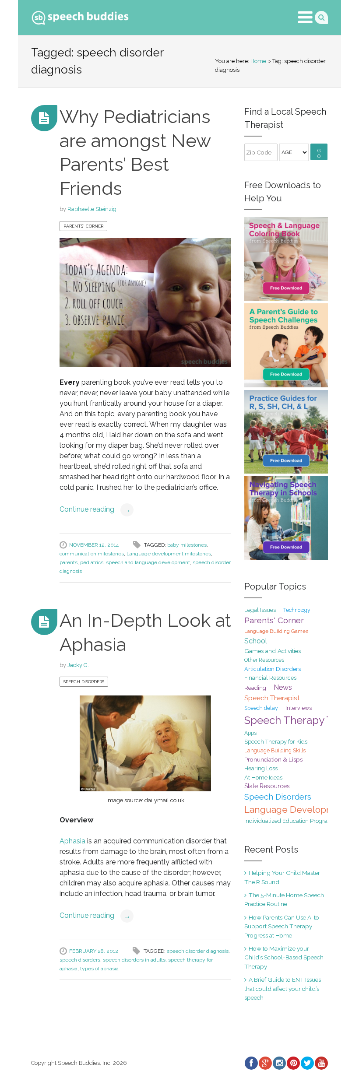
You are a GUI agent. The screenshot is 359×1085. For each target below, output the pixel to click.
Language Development (296, 809)
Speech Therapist (272, 698)
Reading (255, 688)
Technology (296, 610)
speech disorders (80, 960)
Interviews (298, 708)
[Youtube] (321, 1063)
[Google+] (265, 1063)
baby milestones (187, 545)
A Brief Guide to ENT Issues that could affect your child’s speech (282, 988)
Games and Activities (272, 650)
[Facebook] (251, 1063)
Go (318, 153)
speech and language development (148, 562)
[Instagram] (279, 1063)
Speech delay (261, 708)
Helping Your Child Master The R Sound (282, 877)
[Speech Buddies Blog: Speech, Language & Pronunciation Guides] (80, 16)
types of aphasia (99, 969)
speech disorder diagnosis (198, 951)
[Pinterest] (293, 1063)
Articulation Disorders (272, 669)
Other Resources (264, 660)
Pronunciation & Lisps (273, 759)
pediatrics (91, 562)
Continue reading (95, 509)
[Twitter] (307, 1063)
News (283, 687)
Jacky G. (78, 665)
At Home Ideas (263, 777)
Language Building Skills (275, 751)
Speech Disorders (83, 681)
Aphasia (72, 841)
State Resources (267, 786)
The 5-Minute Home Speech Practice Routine (284, 899)
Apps (250, 733)
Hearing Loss (261, 768)
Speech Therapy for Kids (275, 741)
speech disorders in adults (134, 960)
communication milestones (92, 554)
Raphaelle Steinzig (91, 209)
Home (258, 61)
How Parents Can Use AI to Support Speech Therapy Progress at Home (281, 926)
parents (68, 562)
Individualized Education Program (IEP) (295, 821)
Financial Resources (270, 677)
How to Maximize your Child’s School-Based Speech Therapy (284, 957)
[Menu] (305, 17)
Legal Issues (260, 610)
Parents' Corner (83, 226)
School (255, 640)
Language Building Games (276, 631)
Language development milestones (169, 554)
